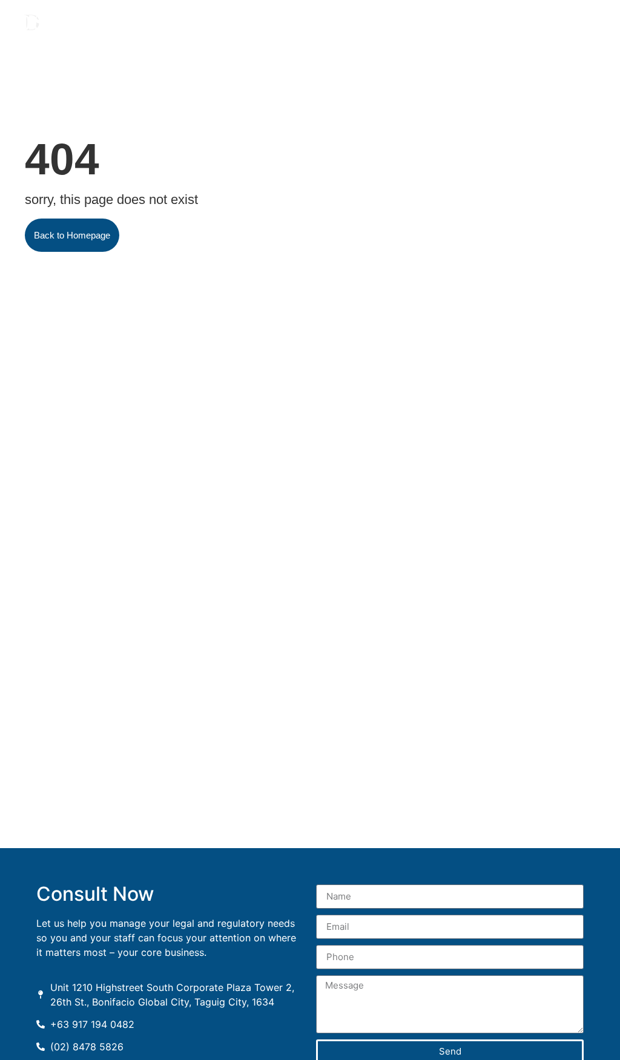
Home (315, 28)
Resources (409, 28)
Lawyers (350, 28)
